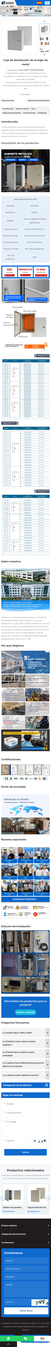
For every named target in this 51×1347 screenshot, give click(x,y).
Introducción (8, 109)
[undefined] (19, 38)
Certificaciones (29, 113)
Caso (33, 109)
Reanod (25, 1330)
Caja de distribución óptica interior (37, 1207)
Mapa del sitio (29, 1327)
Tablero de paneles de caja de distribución (13, 1207)
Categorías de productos (17, 1085)
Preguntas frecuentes (11, 113)
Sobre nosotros (22, 109)
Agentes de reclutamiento (38, 100)
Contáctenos (7, 1242)
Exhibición (42, 113)
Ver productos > (9, 1211)
